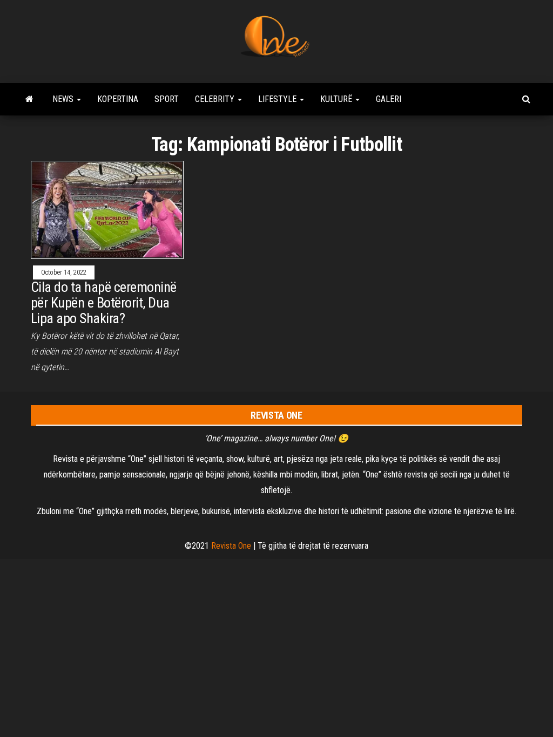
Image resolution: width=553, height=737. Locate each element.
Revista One (231, 546)
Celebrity (216, 99)
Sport (166, 99)
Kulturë (337, 99)
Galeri (388, 99)
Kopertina (117, 99)
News (64, 99)
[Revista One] (29, 99)
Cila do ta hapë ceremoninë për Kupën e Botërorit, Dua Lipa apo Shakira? (103, 302)
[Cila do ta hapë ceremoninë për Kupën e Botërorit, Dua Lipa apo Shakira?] (107, 209)
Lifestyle (278, 99)
